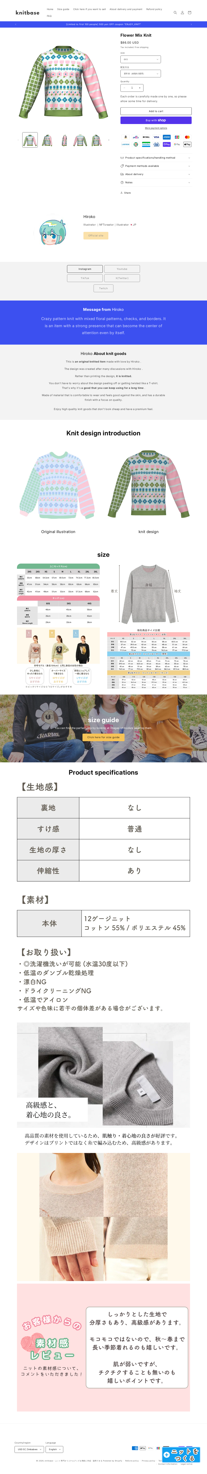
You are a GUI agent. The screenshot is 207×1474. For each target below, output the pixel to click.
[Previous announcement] (15, 24)
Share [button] (127, 192)
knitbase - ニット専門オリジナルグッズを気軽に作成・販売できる (73, 1460)
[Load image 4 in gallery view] (80, 139)
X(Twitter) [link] (122, 278)
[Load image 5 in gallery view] (96, 139)
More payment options (156, 128)
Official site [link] (96, 235)
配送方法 (124, 67)
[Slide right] (108, 140)
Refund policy (132, 1460)
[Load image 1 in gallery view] (30, 139)
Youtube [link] (122, 268)
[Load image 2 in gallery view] (46, 139)
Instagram (85, 268)
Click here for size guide (103, 737)
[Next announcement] (191, 24)
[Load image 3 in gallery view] (63, 139)
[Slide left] (18, 140)
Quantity (124, 81)
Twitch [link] (103, 288)
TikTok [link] (85, 278)
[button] (175, 12)
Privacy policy (148, 1460)
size (122, 53)
